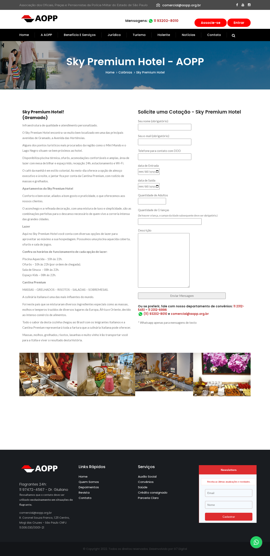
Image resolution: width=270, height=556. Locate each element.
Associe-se (210, 22)
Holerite (164, 35)
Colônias (125, 72)
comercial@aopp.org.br (181, 5)
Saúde (142, 487)
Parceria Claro (148, 498)
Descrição (144, 230)
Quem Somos (89, 482)
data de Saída (146, 180)
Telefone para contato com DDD (159, 150)
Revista (84, 492)
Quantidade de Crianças (178, 212)
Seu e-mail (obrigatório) (153, 136)
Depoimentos (89, 487)
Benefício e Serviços (80, 35)
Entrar (239, 22)
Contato (214, 35)
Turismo (139, 35)
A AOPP (46, 35)
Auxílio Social (147, 476)
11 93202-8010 (165, 20)
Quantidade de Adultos (153, 195)
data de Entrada (148, 165)
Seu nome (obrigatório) (153, 121)
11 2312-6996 (157, 310)
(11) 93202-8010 (155, 314)
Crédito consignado (152, 492)
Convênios (146, 482)
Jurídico (114, 35)
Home (24, 35)
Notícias (188, 35)
